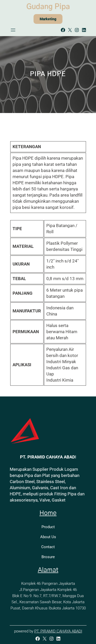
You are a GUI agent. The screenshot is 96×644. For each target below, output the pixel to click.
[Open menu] (13, 30)
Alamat (48, 570)
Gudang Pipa (48, 7)
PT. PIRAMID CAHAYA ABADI (58, 631)
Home (48, 513)
